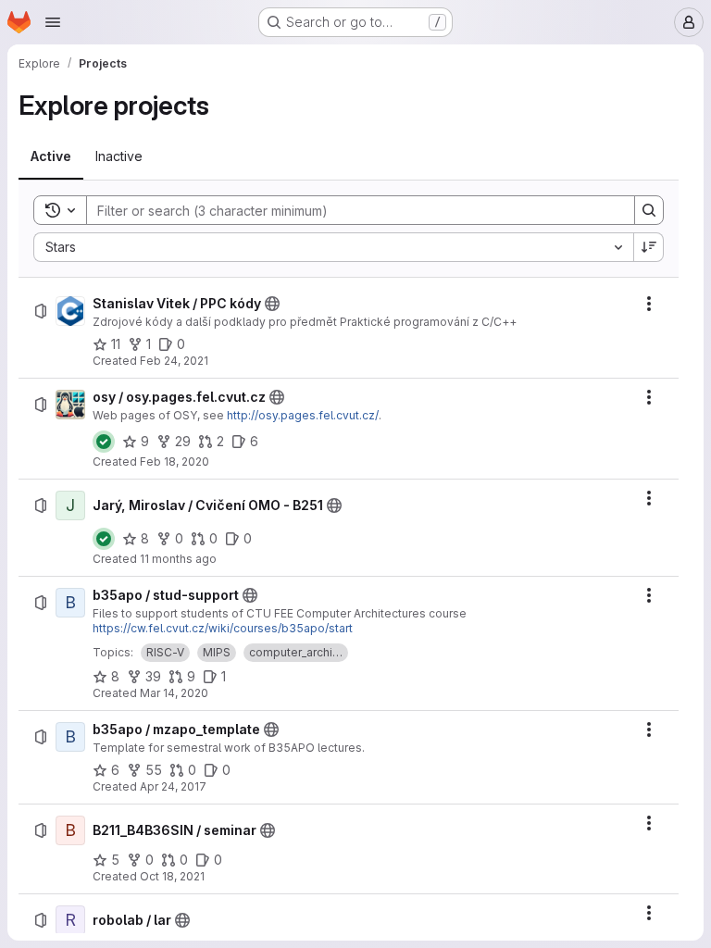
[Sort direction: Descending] (649, 247)
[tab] (51, 156)
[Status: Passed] (104, 441)
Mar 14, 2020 (174, 693)
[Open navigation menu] (53, 22)
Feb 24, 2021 (174, 361)
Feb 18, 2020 (174, 461)
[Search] (649, 210)
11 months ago (178, 559)
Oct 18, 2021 (172, 876)
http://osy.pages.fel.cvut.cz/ (303, 415)
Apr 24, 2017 (173, 786)
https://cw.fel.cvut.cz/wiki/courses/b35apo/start (223, 628)
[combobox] (333, 247)
